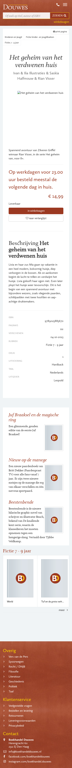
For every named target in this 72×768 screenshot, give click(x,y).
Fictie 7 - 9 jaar (12, 42)
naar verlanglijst (37, 218)
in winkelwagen (36, 210)
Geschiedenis (16, 681)
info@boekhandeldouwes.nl (25, 751)
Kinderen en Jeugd (13, 37)
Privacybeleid (16, 725)
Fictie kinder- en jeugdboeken (40, 37)
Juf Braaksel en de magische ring (34, 417)
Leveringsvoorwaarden (22, 720)
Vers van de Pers (18, 656)
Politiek (13, 686)
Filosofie (13, 671)
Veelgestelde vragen (20, 705)
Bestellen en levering (21, 710)
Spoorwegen (16, 661)
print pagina (61, 31)
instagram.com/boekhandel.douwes (30, 761)
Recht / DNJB (17, 666)
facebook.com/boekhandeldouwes (29, 756)
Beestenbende (21, 502)
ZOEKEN (57, 15)
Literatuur (14, 676)
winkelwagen (61, 21)
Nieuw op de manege (28, 460)
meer (62, 610)
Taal (11, 691)
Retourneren (16, 715)
